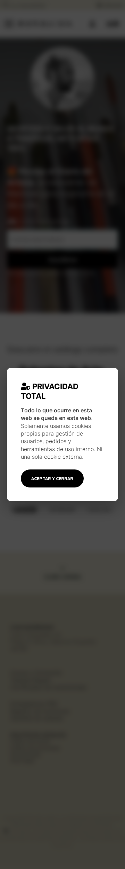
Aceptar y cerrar (52, 478)
